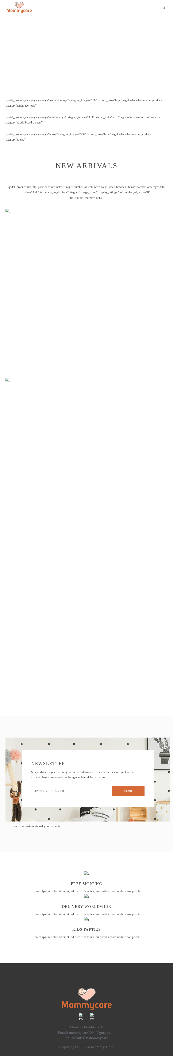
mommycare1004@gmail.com (92, 1032)
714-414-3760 (92, 1027)
